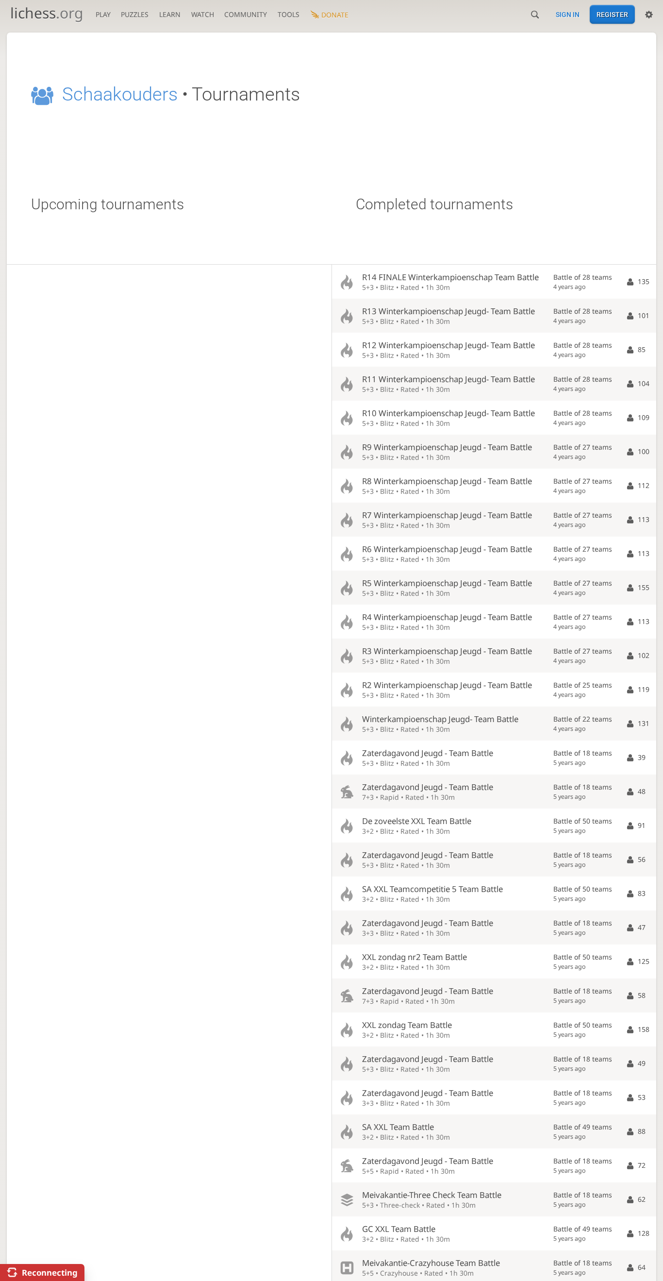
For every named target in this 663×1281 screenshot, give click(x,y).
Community (245, 14)
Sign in (568, 14)
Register (612, 14)
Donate (334, 14)
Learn (170, 14)
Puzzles (135, 14)
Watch (202, 14)
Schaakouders (120, 94)
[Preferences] (649, 14)
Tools (288, 14)
